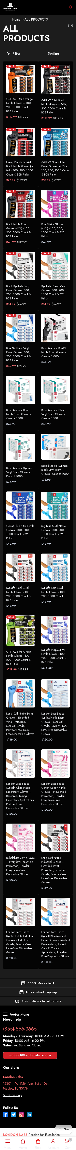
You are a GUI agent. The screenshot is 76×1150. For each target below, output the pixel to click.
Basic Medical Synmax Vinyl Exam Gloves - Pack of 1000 (19, 472)
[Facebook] (5, 1115)
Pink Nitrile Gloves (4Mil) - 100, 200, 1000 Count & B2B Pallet (52, 230)
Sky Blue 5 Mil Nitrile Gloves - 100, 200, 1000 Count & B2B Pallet (53, 532)
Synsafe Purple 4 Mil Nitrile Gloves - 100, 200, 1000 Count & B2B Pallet (53, 656)
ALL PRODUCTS (36, 19)
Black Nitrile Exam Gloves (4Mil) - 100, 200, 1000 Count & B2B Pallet (18, 230)
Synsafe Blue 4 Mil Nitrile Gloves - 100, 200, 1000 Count (53, 592)
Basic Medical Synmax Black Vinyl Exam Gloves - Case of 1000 (55, 470)
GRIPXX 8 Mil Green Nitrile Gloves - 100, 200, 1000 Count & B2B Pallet (18, 658)
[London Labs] (10, 7)
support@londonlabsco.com (30, 1055)
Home (16, 19)
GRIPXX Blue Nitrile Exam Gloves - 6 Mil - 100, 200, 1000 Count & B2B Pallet (55, 168)
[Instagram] (21, 1115)
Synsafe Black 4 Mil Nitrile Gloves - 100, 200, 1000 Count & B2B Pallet (18, 594)
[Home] (23, 1141)
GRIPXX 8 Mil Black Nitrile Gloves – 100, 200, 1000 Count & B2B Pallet (54, 106)
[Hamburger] (8, 1141)
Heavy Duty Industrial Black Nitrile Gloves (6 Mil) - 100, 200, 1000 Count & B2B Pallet (19, 168)
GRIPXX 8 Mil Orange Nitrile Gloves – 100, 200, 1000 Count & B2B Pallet (19, 105)
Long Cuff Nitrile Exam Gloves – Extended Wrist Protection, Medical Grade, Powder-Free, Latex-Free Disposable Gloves (20, 724)
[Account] (53, 1141)
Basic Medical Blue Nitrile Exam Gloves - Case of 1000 (18, 414)
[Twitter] (13, 1115)
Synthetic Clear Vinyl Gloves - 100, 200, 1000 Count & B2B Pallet (53, 292)
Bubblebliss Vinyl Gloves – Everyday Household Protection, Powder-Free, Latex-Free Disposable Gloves (20, 866)
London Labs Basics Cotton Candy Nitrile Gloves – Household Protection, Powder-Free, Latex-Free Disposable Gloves (53, 794)
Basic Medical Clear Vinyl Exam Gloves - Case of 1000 (53, 414)
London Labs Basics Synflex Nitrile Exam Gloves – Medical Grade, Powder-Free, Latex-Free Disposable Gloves (54, 724)
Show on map (12, 1095)
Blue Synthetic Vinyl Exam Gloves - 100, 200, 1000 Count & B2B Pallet (18, 354)
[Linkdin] (29, 1115)
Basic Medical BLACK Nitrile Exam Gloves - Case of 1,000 (54, 352)
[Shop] (38, 1141)
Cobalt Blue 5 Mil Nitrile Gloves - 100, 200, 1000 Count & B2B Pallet (20, 532)
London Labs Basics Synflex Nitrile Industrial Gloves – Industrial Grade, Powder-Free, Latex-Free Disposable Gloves (19, 942)
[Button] (71, 7)
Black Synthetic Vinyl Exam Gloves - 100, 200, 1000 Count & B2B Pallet (18, 292)
